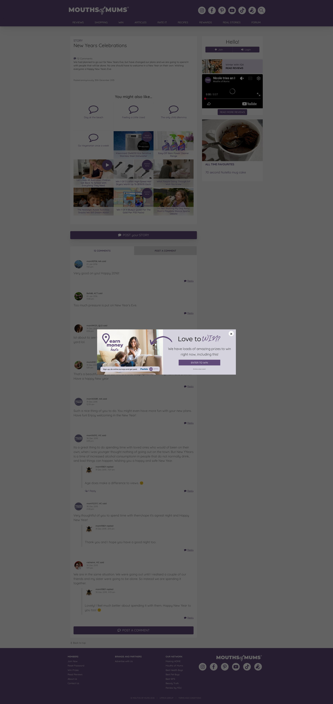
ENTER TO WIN (199, 362)
